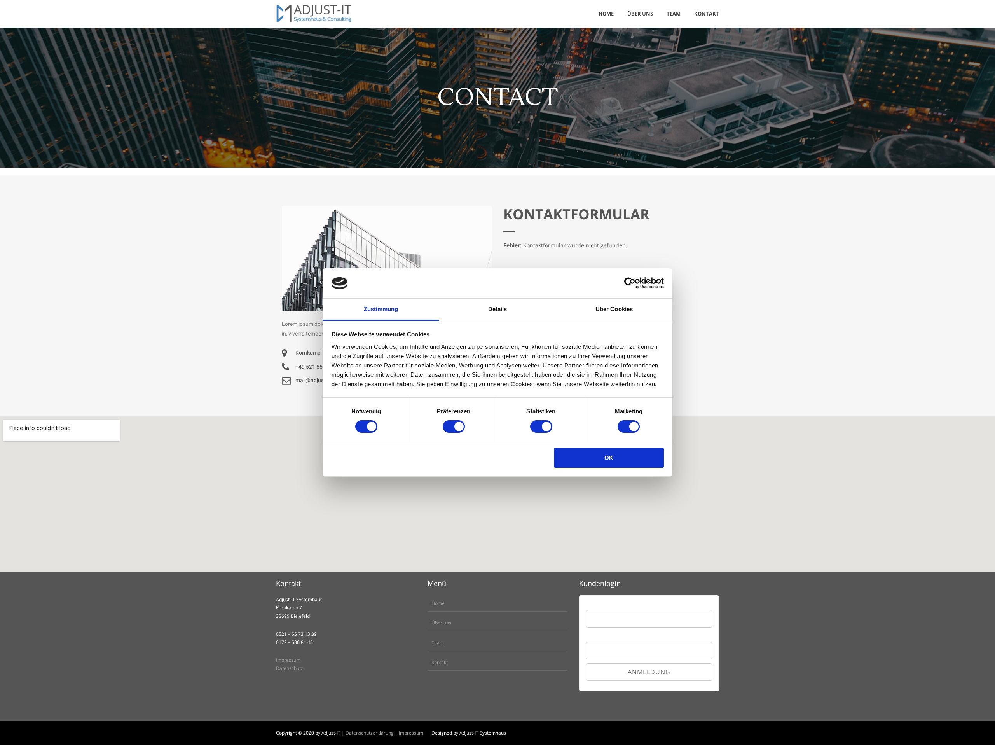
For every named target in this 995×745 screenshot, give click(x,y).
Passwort (595, 635)
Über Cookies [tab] (614, 309)
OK (608, 458)
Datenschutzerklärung (370, 732)
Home (438, 603)
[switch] (454, 426)
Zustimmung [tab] (381, 309)
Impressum (288, 660)
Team (437, 642)
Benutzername (601, 606)
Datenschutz (289, 668)
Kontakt (439, 662)
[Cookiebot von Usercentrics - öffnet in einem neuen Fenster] (630, 283)
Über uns (441, 622)
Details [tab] (497, 309)
